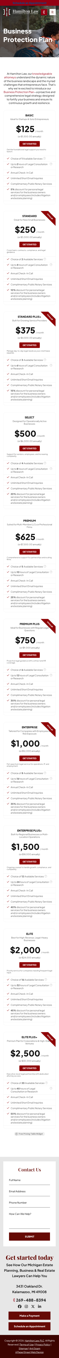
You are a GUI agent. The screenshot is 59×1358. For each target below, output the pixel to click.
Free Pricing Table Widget (31, 1134)
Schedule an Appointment (30, 3)
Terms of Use (27, 1344)
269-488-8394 (31, 1300)
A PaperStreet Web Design (29, 1352)
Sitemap (23, 1348)
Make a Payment (29, 1315)
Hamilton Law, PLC (34, 1340)
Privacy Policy (42, 1344)
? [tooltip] (44, 158)
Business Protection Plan (19, 92)
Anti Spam (35, 1348)
